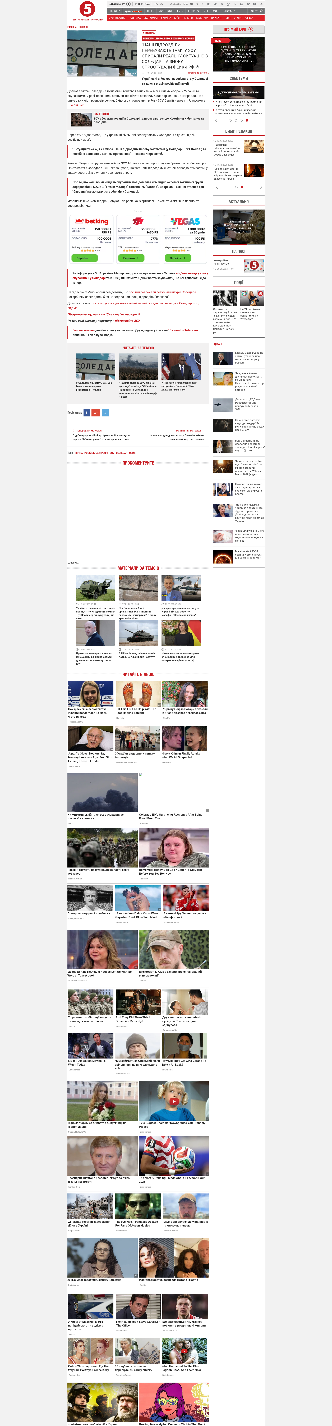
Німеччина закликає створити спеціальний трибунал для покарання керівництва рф (180, 657)
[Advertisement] (138, 238)
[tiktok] (215, 4)
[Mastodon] (241, 4)
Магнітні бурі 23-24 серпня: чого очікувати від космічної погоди (249, 555)
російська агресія (96, 453)
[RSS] (261, 4)
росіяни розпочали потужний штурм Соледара (162, 292)
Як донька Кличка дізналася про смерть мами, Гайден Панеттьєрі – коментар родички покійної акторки (249, 381)
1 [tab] (225, 71)
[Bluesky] (248, 4)
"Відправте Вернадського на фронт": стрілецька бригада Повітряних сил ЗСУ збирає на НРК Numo (226, 177)
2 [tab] (252, 71)
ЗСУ (112, 453)
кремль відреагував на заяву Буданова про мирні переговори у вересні (249, 357)
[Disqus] (138, 516)
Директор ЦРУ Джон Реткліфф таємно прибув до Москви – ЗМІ (247, 404)
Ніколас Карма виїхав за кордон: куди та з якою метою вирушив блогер (248, 489)
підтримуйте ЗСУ (127, 321)
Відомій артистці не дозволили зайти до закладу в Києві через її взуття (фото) (250, 445)
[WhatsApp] (228, 4)
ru (197, 3)
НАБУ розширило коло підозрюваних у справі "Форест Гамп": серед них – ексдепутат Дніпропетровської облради (240, 105)
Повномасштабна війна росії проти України (168, 38)
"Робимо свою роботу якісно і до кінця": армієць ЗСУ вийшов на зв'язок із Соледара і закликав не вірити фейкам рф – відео (138, 389)
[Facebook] (202, 4)
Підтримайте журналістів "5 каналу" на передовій (103, 314)
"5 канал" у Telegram (183, 330)
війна (79, 453)
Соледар (121, 453)
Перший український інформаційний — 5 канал (87, 11)
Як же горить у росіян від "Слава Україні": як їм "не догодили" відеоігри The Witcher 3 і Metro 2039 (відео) (250, 468)
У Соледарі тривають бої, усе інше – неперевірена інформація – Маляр (94, 386)
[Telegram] (222, 4)
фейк (132, 453)
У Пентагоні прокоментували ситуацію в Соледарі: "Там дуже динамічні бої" (179, 386)
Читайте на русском (198, 72)
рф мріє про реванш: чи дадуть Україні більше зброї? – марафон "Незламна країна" (180, 612)
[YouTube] (254, 4)
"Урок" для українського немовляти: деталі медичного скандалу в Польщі (249, 535)
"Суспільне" (75, 105)
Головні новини (83, 330)
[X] (235, 4)
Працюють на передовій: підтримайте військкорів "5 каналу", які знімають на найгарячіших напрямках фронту (228, 154)
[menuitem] (115, 11)
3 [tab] (241, 120)
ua (191, 3)
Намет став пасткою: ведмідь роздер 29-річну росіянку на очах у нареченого (249, 425)
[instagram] (208, 4)
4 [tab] (247, 120)
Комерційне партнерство (221, 262)
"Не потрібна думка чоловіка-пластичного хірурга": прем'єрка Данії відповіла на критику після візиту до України (249, 513)
